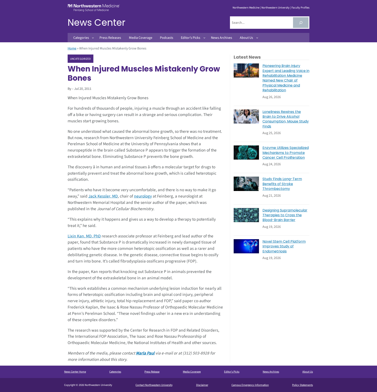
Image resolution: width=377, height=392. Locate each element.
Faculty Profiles (300, 8)
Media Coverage (192, 372)
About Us (307, 372)
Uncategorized (80, 59)
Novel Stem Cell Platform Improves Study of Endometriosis (284, 246)
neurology (143, 196)
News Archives (271, 372)
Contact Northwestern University (154, 385)
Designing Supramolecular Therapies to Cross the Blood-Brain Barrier (284, 215)
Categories (115, 372)
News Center (96, 22)
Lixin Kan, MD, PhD (84, 236)
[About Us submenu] (257, 38)
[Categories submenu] (93, 38)
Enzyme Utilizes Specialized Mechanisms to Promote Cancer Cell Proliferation (285, 152)
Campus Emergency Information (250, 385)
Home (72, 48)
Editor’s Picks (231, 372)
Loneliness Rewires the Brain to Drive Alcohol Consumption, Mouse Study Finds (285, 119)
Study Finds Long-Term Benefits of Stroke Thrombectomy (282, 184)
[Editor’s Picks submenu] (204, 38)
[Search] (300, 22)
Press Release (151, 372)
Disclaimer (202, 385)
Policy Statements (302, 385)
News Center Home (75, 372)
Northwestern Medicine (246, 8)
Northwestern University (275, 8)
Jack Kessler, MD (103, 196)
